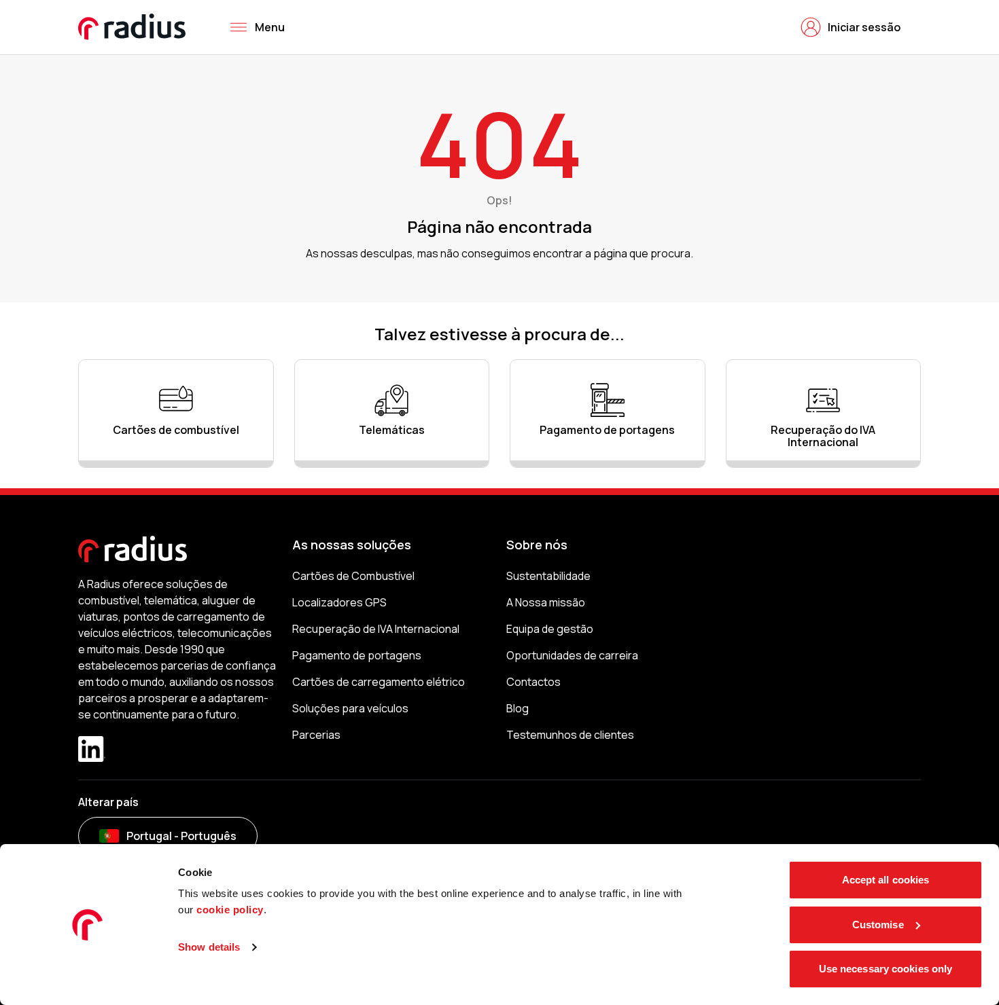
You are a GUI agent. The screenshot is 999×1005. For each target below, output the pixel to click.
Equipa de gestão (549, 628)
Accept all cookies (886, 879)
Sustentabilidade (548, 575)
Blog (517, 708)
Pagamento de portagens (356, 655)
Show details (209, 947)
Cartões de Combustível (353, 575)
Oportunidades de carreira (572, 655)
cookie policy (230, 909)
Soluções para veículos (350, 708)
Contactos (533, 681)
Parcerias (316, 734)
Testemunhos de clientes (570, 734)
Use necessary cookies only (886, 968)
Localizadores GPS (339, 602)
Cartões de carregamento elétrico (379, 681)
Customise (878, 924)
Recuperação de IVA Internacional (376, 628)
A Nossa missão (545, 602)
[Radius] (132, 27)
